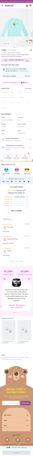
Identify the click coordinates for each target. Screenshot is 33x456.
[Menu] (2, 5)
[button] (8, 197)
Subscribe (25, 403)
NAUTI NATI (7, 415)
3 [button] (17, 261)
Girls (5, 425)
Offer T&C (27, 76)
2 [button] (14, 261)
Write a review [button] (16, 211)
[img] (7, 224)
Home (3, 355)
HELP (5, 420)
